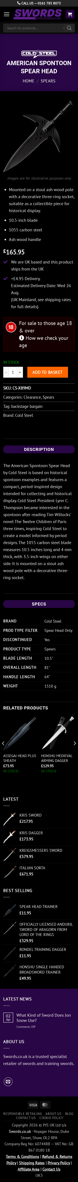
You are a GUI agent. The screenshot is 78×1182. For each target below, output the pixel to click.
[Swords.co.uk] (37, 14)
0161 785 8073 (49, 3)
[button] (6, 14)
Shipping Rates (32, 1162)
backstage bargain (26, 406)
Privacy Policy (59, 1162)
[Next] (74, 752)
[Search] (69, 28)
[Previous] (3, 752)
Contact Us (26, 1118)
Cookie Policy (51, 1118)
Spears (48, 81)
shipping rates (58, 299)
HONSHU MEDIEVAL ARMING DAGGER (56, 758)
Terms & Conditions (22, 1156)
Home (28, 81)
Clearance (32, 397)
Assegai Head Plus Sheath (19, 758)
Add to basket (47, 372)
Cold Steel (24, 415)
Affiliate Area (28, 1169)
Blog (69, 1113)
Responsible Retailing (22, 1113)
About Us (53, 1113)
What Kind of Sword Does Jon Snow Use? (43, 1018)
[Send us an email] (8, 1081)
